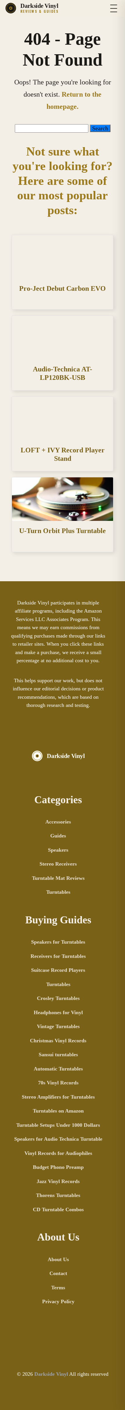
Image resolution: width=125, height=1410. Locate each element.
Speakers (58, 850)
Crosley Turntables (58, 998)
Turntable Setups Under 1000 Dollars (58, 1125)
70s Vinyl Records (58, 1083)
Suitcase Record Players (58, 970)
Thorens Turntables (58, 1195)
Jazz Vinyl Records (58, 1181)
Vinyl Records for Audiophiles (58, 1153)
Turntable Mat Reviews (58, 878)
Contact (58, 1273)
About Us (58, 1259)
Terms (58, 1287)
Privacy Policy (58, 1301)
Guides (58, 836)
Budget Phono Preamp (58, 1167)
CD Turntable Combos (58, 1209)
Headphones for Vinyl (58, 1012)
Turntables (58, 892)
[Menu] (113, 8)
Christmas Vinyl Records (58, 1040)
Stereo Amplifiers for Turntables (58, 1097)
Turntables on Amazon (58, 1111)
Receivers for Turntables (58, 956)
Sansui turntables (58, 1054)
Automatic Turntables (58, 1069)
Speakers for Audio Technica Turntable (58, 1139)
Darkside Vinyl (51, 1374)
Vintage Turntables (58, 1026)
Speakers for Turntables (58, 942)
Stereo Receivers (58, 864)
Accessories (58, 822)
